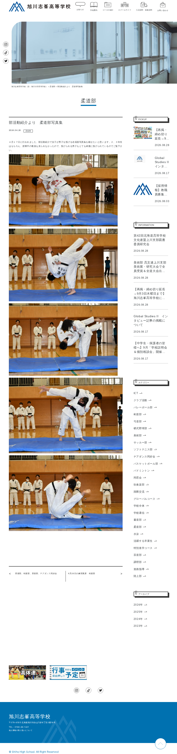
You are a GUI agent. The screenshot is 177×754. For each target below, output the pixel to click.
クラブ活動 (140, 400)
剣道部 (138, 414)
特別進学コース (143, 548)
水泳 (136, 534)
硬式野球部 (140, 428)
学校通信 (139, 512)
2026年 (138, 604)
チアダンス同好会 (144, 456)
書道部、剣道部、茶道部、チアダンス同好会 (36, 573)
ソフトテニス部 (143, 449)
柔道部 (28, 131)
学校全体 (139, 505)
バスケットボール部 (146, 463)
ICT (136, 393)
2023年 (138, 625)
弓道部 (138, 421)
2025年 (138, 611)
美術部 (138, 435)
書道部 (138, 519)
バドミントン (142, 470)
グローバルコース (144, 498)
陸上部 (138, 576)
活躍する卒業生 (143, 540)
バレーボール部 (143, 407)
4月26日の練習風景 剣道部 (81, 573)
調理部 (138, 562)
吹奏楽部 (139, 484)
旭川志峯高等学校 (30, 716)
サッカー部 (140, 442)
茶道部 (138, 554)
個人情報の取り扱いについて (20, 730)
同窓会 (138, 477)
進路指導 (139, 569)
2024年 (138, 618)
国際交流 (139, 491)
